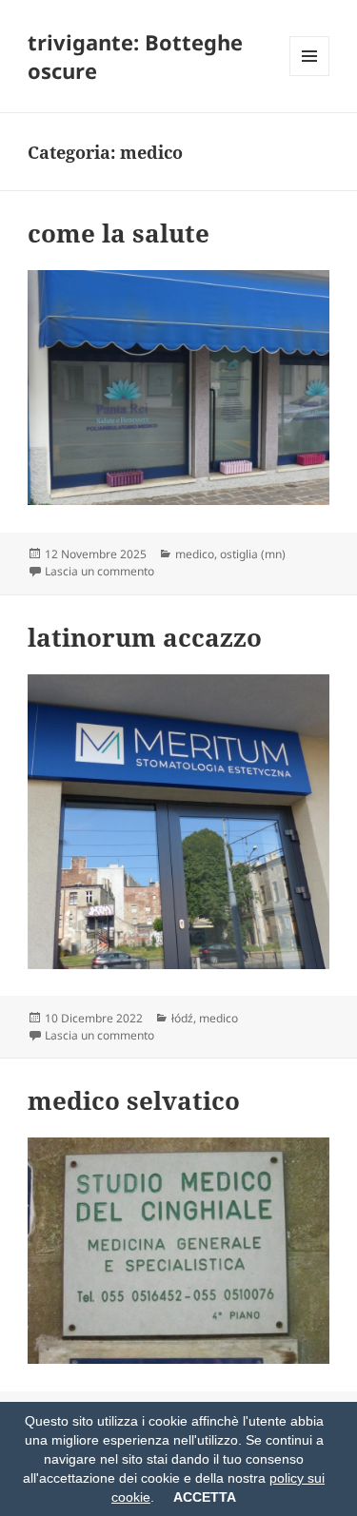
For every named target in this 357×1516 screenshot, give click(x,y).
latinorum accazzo (145, 637)
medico (194, 554)
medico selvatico (134, 1100)
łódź (182, 1018)
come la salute (118, 233)
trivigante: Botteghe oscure (135, 56)
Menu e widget (309, 75)
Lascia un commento (99, 571)
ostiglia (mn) (253, 554)
